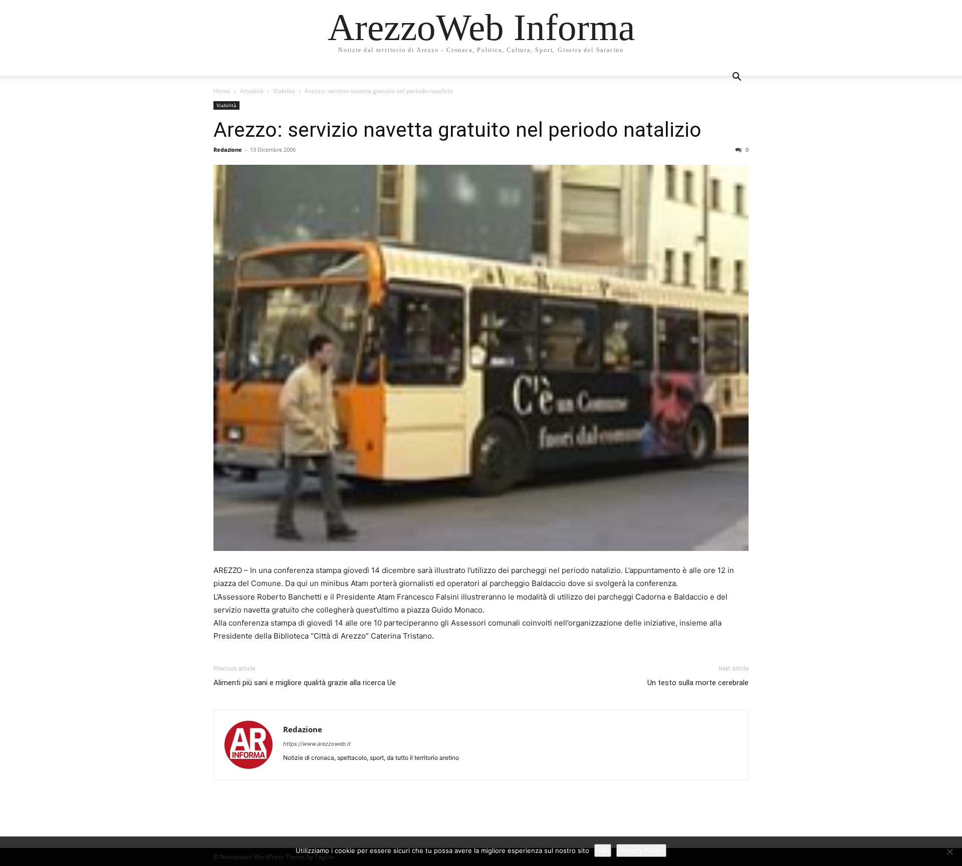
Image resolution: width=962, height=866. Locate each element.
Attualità (252, 91)
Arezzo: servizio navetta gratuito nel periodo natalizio (457, 130)
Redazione (227, 149)
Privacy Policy (641, 850)
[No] (949, 851)
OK (602, 850)
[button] (737, 78)
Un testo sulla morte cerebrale (698, 682)
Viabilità (284, 91)
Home (221, 91)
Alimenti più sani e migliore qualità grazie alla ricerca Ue (304, 682)
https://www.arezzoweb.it (317, 743)
